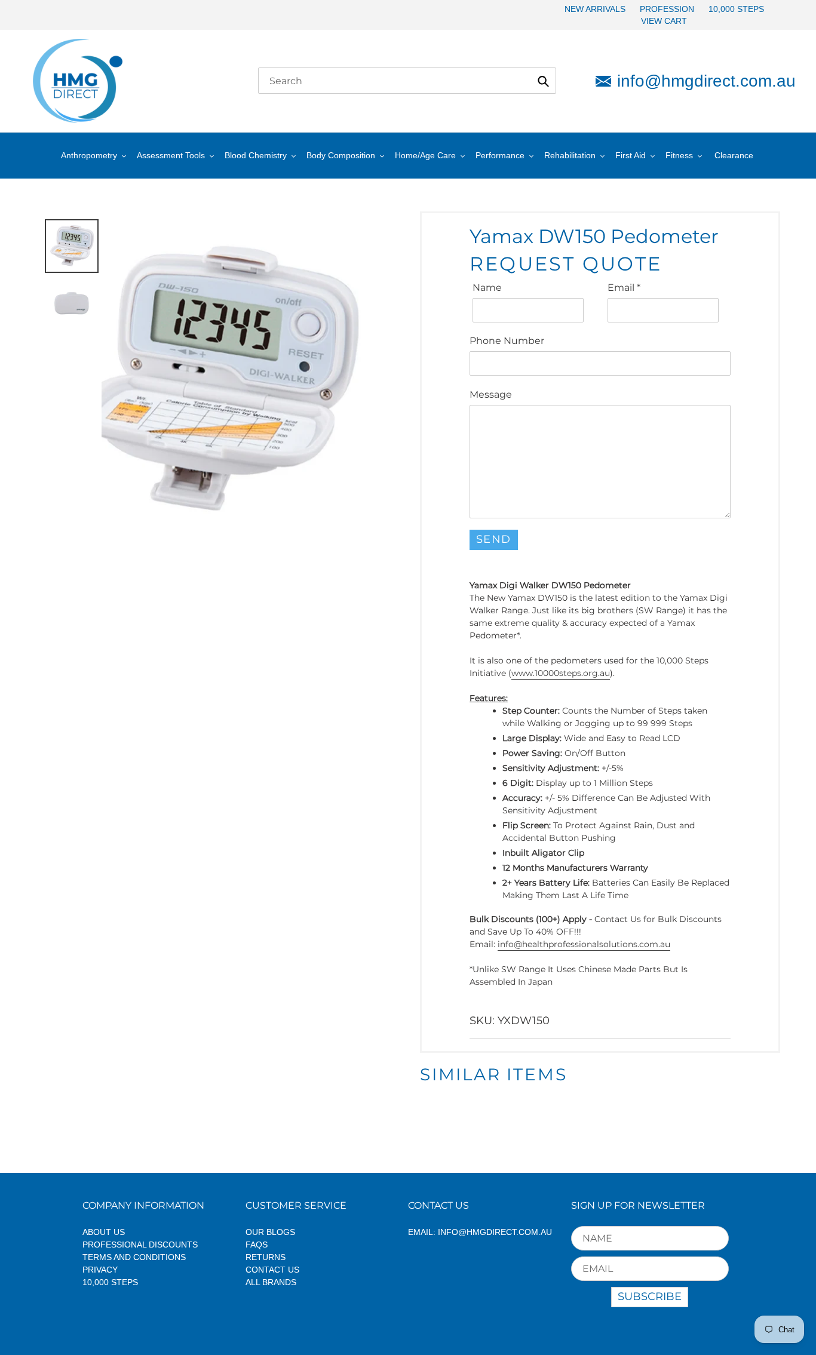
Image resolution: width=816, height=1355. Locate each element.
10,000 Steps (110, 1282)
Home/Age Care (425, 155)
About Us (103, 1232)
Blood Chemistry (256, 155)
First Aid (630, 155)
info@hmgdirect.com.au (700, 81)
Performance (500, 155)
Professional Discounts (140, 1244)
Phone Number (507, 340)
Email (624, 287)
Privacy (100, 1269)
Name (487, 287)
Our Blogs (270, 1232)
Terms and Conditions (134, 1257)
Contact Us (272, 1269)
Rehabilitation (570, 155)
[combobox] (407, 80)
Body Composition (340, 155)
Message (491, 394)
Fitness (679, 155)
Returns (266, 1257)
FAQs (257, 1244)
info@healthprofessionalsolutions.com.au (584, 944)
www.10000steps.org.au (560, 673)
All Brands (271, 1282)
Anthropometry (89, 155)
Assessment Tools (171, 155)
